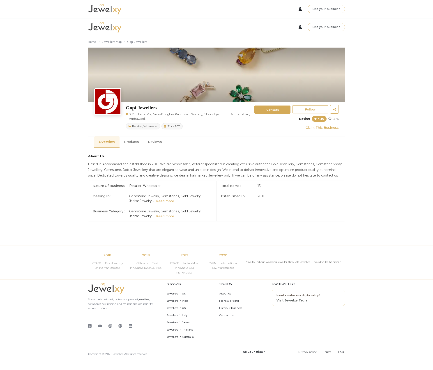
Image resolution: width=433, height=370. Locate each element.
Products (131, 142)
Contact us (226, 315)
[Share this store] (334, 109)
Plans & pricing (229, 300)
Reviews (155, 142)
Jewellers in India (177, 300)
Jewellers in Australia (180, 336)
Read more (165, 201)
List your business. (231, 308)
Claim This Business (322, 128)
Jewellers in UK (176, 293)
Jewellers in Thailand (180, 329)
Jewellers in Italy (177, 315)
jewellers (143, 299)
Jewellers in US (176, 308)
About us (225, 293)
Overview (107, 142)
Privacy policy (307, 352)
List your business (326, 27)
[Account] (300, 27)
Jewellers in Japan (178, 322)
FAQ (341, 352)
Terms (327, 352)
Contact (272, 109)
